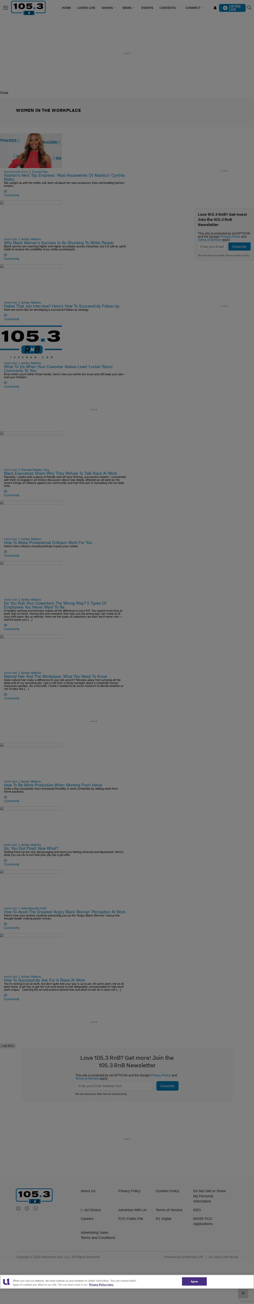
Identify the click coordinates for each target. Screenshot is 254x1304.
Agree (194, 1281)
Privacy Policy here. (101, 1284)
